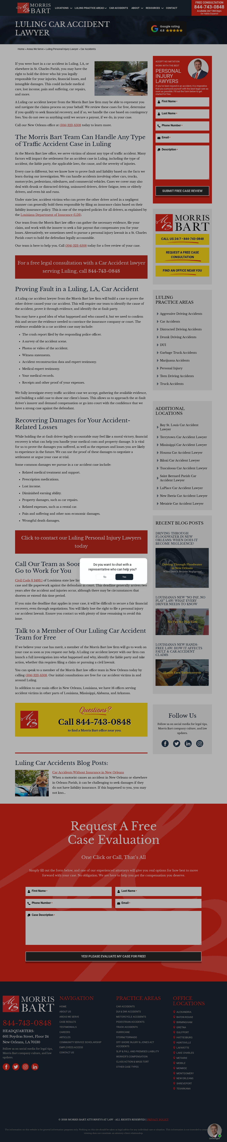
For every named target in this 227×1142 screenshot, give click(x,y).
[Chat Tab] (113, 571)
